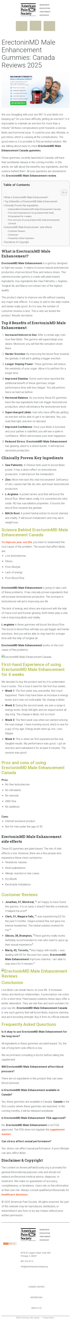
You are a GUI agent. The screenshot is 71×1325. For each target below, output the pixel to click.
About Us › (36, 1308)
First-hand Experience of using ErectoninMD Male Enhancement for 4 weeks (31, 215)
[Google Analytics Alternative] (9, 1244)
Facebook (27, 1278)
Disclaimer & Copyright (16, 242)
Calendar (44, 1278)
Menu (21, 26)
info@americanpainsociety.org (34, 1266)
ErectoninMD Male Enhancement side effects (28, 227)
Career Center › (36, 1287)
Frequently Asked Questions (21, 238)
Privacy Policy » (49, 1318)
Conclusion (13, 234)
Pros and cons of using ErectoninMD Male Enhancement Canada (34, 222)
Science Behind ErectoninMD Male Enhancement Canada (34, 209)
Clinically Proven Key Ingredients (21, 205)
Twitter (35, 1278)
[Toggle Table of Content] (62, 192)
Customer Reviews (16, 231)
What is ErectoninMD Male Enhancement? (26, 197)
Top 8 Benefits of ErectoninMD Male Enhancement (31, 201)
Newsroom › (36, 1297)
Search (49, 26)
